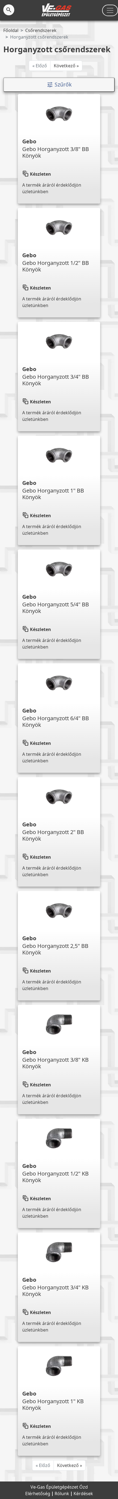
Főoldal (10, 30)
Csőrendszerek (41, 30)
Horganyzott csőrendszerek (39, 37)
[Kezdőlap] (56, 10)
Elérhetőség (38, 1494)
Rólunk (62, 1494)
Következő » (66, 66)
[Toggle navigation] (110, 10)
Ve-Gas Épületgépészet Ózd (59, 1487)
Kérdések (83, 1494)
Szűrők (59, 85)
